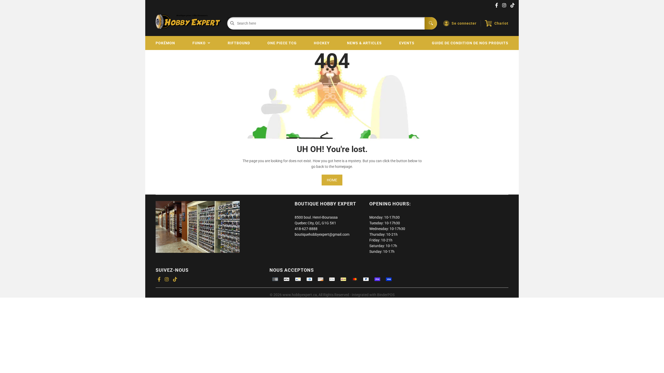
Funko (200, 43)
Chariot (501, 23)
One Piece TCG (282, 43)
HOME (332, 180)
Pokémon (165, 43)
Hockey (322, 43)
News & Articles (364, 43)
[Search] (431, 23)
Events (406, 43)
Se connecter (464, 23)
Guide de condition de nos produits (470, 43)
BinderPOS (386, 295)
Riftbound (239, 43)
